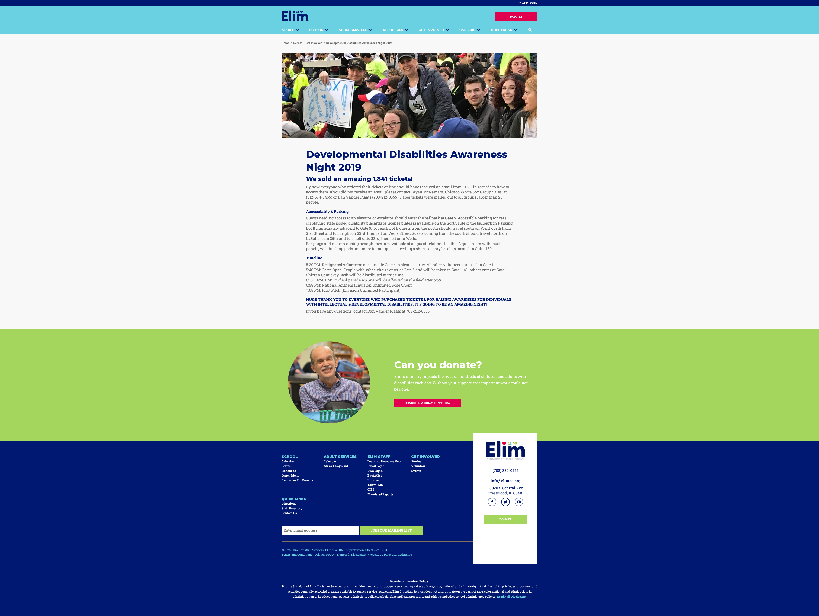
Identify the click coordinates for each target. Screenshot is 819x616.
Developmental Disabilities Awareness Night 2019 (359, 43)
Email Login (376, 466)
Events (297, 43)
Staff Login (527, 3)
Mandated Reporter (381, 494)
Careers (467, 30)
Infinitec (373, 480)
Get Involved (431, 30)
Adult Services (352, 30)
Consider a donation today (428, 403)
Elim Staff (378, 457)
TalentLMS (375, 485)
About (288, 30)
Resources (393, 30)
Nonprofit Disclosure (351, 554)
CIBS (370, 489)
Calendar (288, 461)
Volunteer (418, 466)
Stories (416, 461)
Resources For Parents (297, 480)
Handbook (289, 471)
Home (285, 43)
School (316, 30)
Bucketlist (374, 475)
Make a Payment (336, 466)
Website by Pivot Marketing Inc (390, 554)
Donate (516, 16)
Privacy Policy (325, 554)
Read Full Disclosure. (511, 596)
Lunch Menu (290, 475)
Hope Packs (501, 30)
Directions (289, 503)
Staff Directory (292, 508)
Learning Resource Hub (384, 461)
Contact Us (289, 513)
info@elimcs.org (506, 480)
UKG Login (375, 471)
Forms (286, 466)
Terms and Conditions (297, 554)
